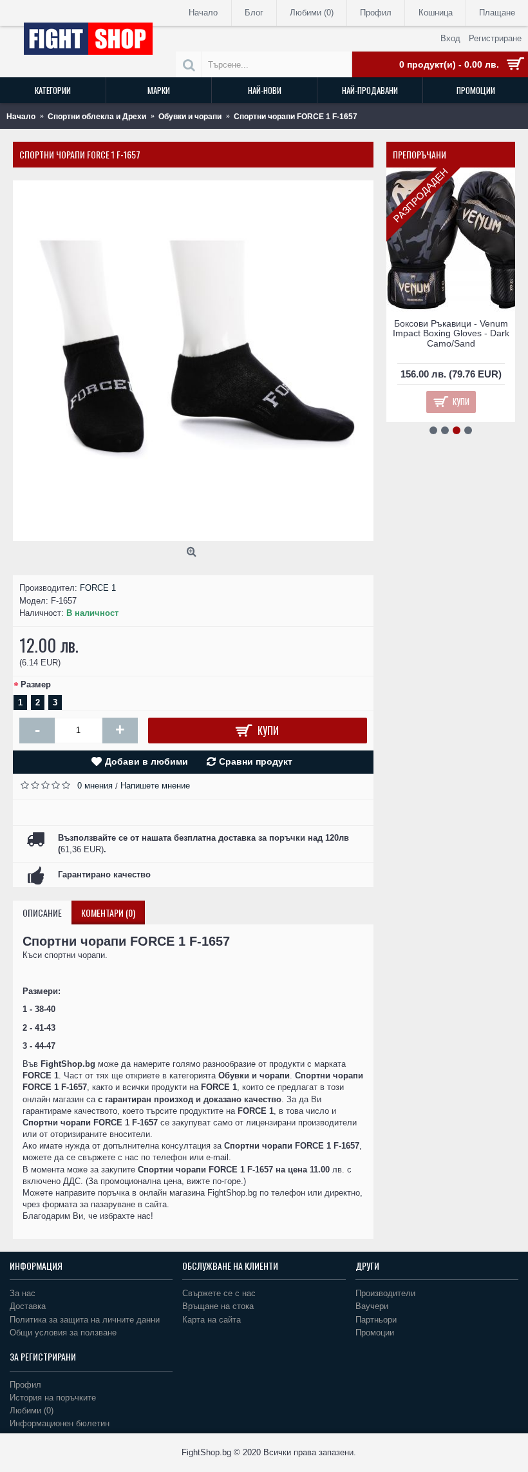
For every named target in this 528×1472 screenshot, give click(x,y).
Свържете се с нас (219, 1293)
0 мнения (95, 785)
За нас (22, 1293)
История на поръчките (53, 1397)
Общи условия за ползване (63, 1332)
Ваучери (371, 1306)
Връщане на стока (218, 1306)
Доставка (28, 1306)
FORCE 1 (98, 588)
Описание (42, 912)
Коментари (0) (108, 912)
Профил (25, 1385)
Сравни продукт (255, 761)
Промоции (374, 1332)
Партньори (376, 1319)
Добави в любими (146, 761)
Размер (36, 684)
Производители (385, 1293)
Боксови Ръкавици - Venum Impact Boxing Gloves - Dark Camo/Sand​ (451, 333)
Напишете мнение (155, 785)
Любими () (31, 1410)
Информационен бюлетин (59, 1423)
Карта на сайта (211, 1319)
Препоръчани (419, 154)
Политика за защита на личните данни (85, 1319)
